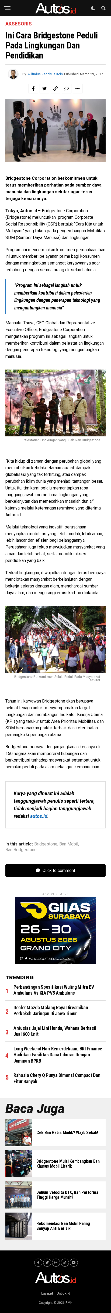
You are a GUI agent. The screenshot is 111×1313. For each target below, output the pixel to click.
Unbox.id (63, 1293)
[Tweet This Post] (44, 88)
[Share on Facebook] (33, 88)
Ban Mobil (68, 844)
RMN (68, 1303)
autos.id (38, 816)
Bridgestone (45, 844)
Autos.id (13, 514)
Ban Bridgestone (21, 850)
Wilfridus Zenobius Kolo (45, 74)
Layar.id (47, 1293)
